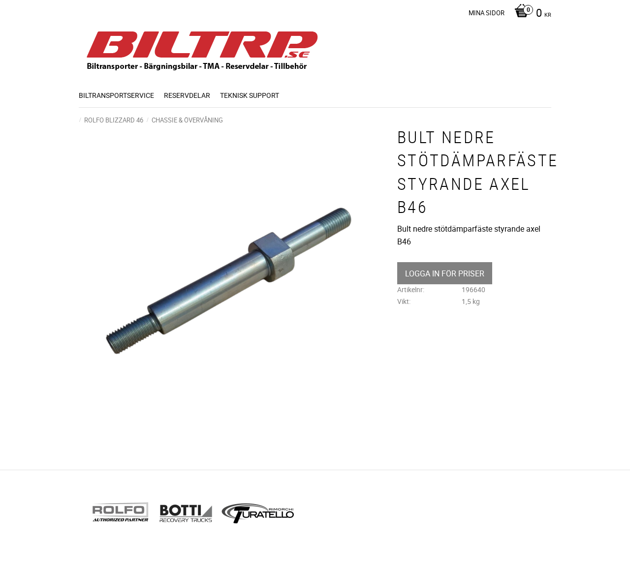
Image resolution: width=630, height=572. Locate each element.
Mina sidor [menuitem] (486, 12)
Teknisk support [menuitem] (249, 95)
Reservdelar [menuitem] (187, 95)
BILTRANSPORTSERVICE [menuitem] (116, 95)
